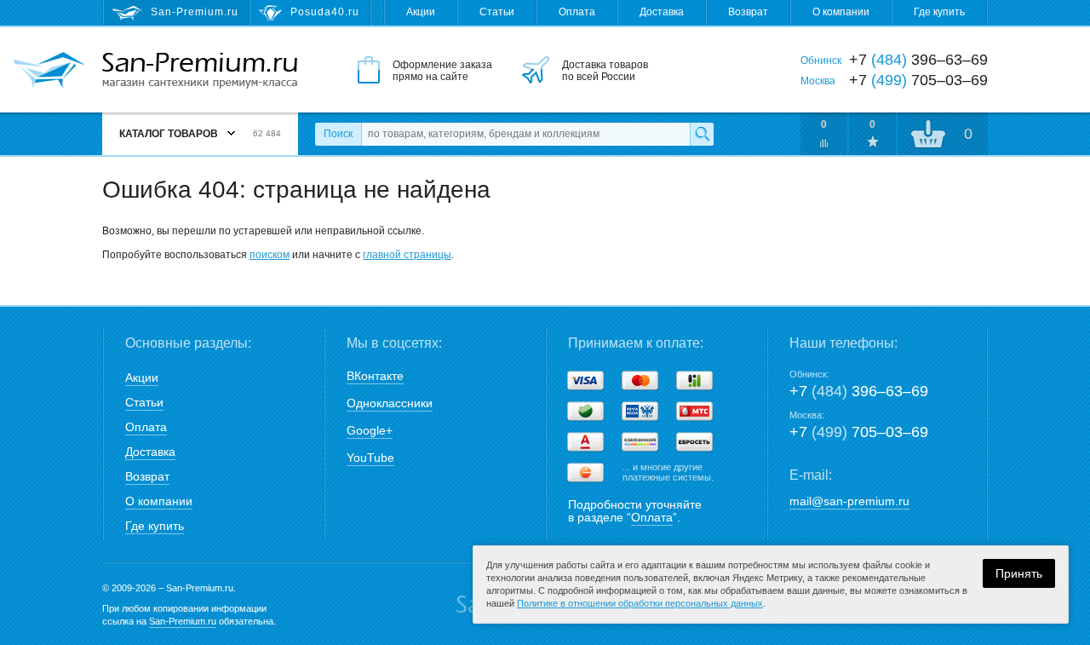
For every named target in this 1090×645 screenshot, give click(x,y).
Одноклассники (390, 403)
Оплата (577, 12)
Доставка (662, 12)
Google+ (370, 430)
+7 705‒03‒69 (858, 432)
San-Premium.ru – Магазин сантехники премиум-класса (199, 70)
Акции (420, 12)
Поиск (338, 134)
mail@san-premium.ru (849, 501)
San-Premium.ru (182, 621)
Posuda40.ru (324, 12)
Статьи (496, 12)
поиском (270, 255)
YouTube (370, 457)
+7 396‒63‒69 (858, 391)
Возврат (748, 12)
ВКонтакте (375, 376)
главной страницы (407, 255)
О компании (840, 12)
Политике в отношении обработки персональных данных (640, 603)
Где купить (939, 12)
